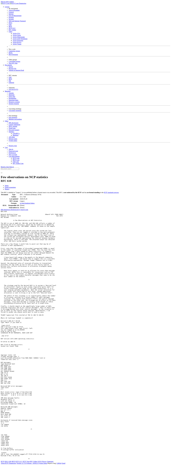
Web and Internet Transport (17, 21)
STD (10, 89)
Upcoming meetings (15, 110)
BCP (14, 89)
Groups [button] (7, 7)
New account (13, 154)
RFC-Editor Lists (18, 163)
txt (21, 203)
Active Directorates (19, 37)
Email (63, 463)
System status (13, 140)
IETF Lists (16, 158)
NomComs (12, 128)
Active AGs (16, 33)
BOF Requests (13, 54)
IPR (2, 209)
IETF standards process (111, 192)
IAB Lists (16, 162)
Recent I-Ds (12, 68)
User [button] (6, 147)
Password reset (13, 151)
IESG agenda (13, 126)
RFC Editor (12, 30)
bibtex (33, 203)
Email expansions (10, 187)
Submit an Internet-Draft (16, 70)
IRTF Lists (16, 160)
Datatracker (22, 3)
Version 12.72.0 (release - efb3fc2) (27, 463)
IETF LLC (12, 28)
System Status (42, 463)
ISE (10, 81)
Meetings (15, 135)
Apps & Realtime (14, 10)
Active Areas (17, 35)
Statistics (11, 132)
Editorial (11, 82)
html (23, 203)
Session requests (14, 104)
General (11, 12)
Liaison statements (14, 124)
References (7, 209)
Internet (11, 14)
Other (10, 31)
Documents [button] (8, 65)
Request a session (14, 102)
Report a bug (13, 146)
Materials (11, 95)
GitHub (59, 463)
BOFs (10, 53)
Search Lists (24, 209)
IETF (2, 461)
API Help (12, 137)
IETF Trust (26, 461)
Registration (12, 98)
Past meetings (13, 117)
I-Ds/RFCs (16, 133)
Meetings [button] (7, 91)
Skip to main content (7, 1)
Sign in (11, 149)
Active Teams (17, 44)
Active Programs (18, 40)
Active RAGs (17, 42)
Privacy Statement (47, 461)
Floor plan (12, 96)
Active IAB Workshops (20, 39)
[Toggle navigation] (1, 172)
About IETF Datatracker (8, 463)
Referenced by (15, 209)
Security (11, 19)
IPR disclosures (13, 123)
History (7, 189)
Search (11, 67)
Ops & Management (15, 15)
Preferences (12, 153)
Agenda (11, 93)
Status (7, 185)
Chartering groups (14, 51)
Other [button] (6, 121)
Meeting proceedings (15, 119)
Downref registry (14, 130)
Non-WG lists (13, 63)
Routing (11, 17)
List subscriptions (14, 156)
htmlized (28, 203)
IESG (10, 23)
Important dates (13, 100)
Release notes (13, 139)
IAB (10, 24)
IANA (40, 461)
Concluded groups (14, 61)
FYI (17, 89)
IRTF (10, 26)
